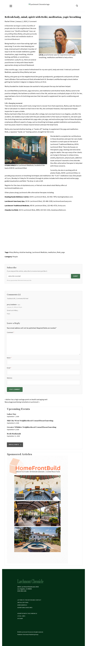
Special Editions (22, 602)
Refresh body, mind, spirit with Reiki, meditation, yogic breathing (43, 17)
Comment (10, 332)
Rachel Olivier (10, 21)
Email (9, 368)
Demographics (22, 605)
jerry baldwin (12, 304)
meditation (52, 252)
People (15, 257)
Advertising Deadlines (24, 608)
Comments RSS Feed (22, 299)
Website (9, 378)
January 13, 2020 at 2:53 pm (14, 307)
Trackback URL (11, 299)
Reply (8, 314)
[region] (43, 428)
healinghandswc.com (65, 197)
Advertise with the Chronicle (27, 613)
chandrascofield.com (58, 210)
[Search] (77, 6)
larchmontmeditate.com (14, 188)
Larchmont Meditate (39, 252)
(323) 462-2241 (21, 591)
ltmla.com (61, 205)
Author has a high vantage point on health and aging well (26, 399)
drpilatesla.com (28, 185)
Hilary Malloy (14, 252)
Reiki (58, 252)
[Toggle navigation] (11, 6)
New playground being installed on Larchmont (22, 402)
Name (9, 358)
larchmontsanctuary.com (62, 201)
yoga (63, 252)
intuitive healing (25, 252)
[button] (15, 444)
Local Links (21, 616)
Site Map (20, 618)
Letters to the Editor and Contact (29, 600)
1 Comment (32, 21)
